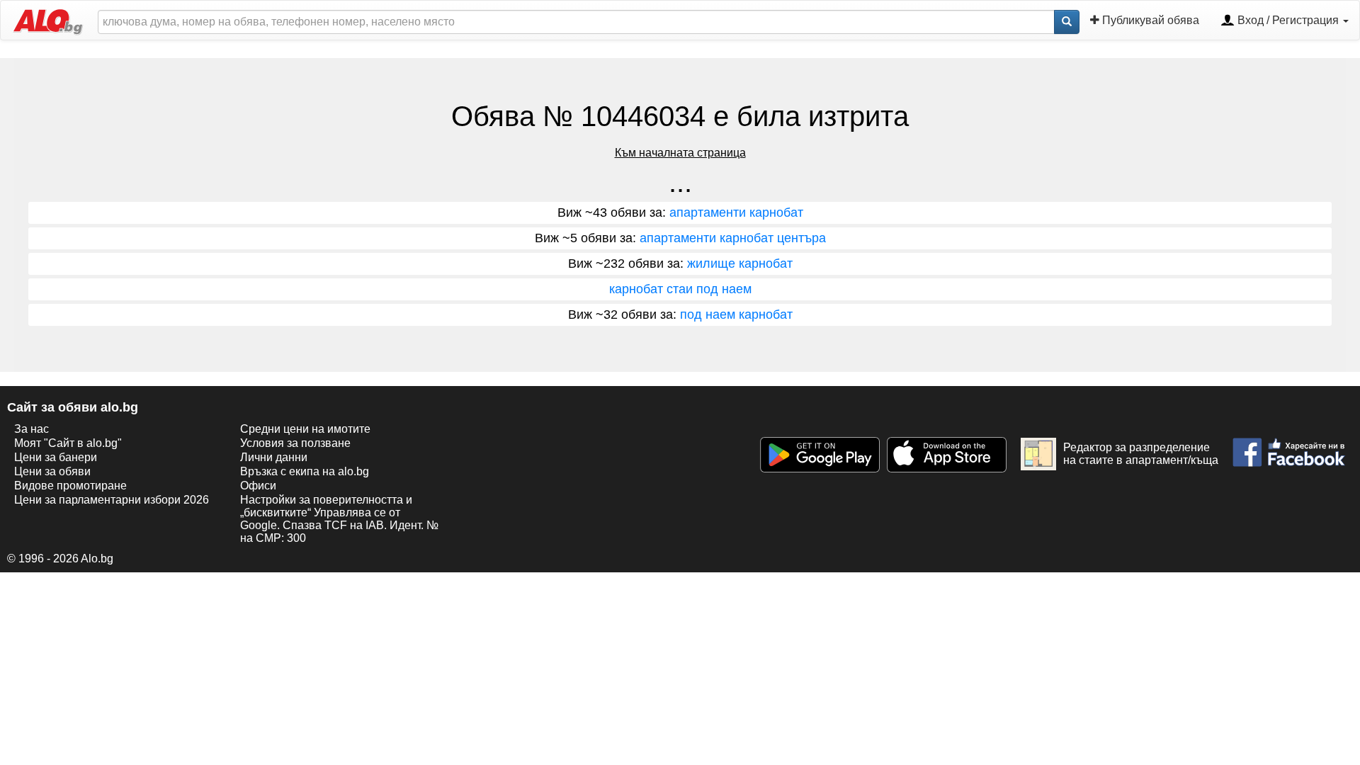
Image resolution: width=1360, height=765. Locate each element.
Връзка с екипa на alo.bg (304, 471)
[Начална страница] (42, 20)
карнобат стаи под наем (680, 289)
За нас (31, 429)
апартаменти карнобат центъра (733, 238)
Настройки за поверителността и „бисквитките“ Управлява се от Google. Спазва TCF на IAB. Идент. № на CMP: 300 (339, 519)
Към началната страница (680, 153)
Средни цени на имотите (305, 429)
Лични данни (273, 457)
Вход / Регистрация (1288, 20)
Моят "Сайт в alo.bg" (68, 443)
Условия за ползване (295, 443)
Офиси (258, 486)
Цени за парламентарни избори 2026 (111, 500)
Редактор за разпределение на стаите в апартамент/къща (1140, 453)
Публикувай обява (1149, 20)
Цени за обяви (52, 471)
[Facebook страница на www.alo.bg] (1289, 446)
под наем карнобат (736, 314)
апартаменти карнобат (736, 212)
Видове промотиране (70, 486)
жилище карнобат (740, 263)
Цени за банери (55, 457)
